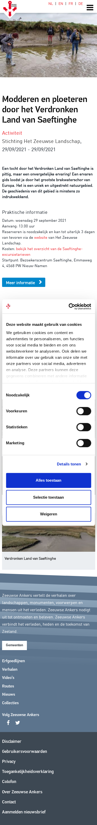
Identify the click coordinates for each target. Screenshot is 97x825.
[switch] (83, 411)
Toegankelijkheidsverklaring (28, 772)
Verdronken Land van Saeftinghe (30, 558)
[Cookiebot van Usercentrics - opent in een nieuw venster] (69, 306)
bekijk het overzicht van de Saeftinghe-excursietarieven (42, 251)
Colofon (9, 782)
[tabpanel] (48, 38)
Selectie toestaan (48, 497)
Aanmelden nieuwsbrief (24, 812)
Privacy (9, 762)
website (40, 237)
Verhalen (9, 670)
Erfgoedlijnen (13, 661)
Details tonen (69, 464)
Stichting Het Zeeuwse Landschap (41, 140)
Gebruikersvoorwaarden (24, 752)
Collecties (10, 703)
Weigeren (48, 514)
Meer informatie (20, 282)
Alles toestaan (48, 480)
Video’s (8, 678)
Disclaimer (11, 741)
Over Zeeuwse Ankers (22, 792)
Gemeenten (14, 645)
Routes (8, 686)
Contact (9, 802)
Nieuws (8, 695)
